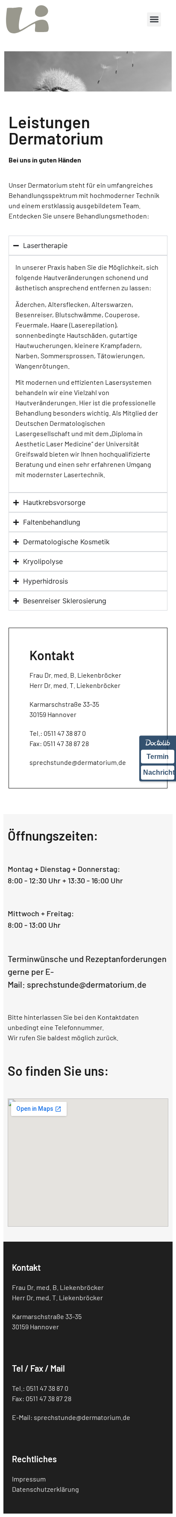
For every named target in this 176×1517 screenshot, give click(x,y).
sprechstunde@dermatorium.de (87, 984)
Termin (158, 756)
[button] (154, 19)
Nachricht (158, 772)
